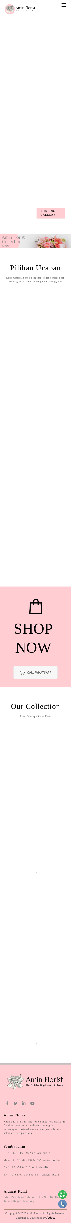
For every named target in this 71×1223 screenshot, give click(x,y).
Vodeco (50, 1217)
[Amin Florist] (21, 14)
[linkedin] (24, 1102)
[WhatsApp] (62, 1194)
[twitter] (16, 1102)
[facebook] (7, 1102)
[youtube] (32, 1102)
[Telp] (62, 1204)
